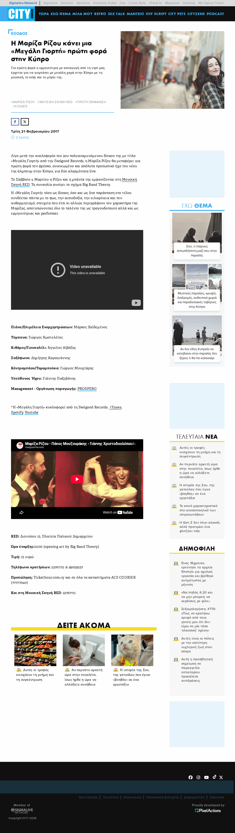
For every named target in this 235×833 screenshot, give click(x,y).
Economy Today (105, 3)
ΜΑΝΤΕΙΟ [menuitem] (135, 14)
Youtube (32, 413)
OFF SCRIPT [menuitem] (156, 14)
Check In (155, 3)
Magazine (172, 3)
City (122, 3)
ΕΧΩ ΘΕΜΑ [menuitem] (61, 14)
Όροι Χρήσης (88, 797)
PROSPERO (87, 389)
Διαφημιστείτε (194, 797)
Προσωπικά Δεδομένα (162, 797)
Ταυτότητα (111, 797)
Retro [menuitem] (100, 14)
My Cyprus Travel (211, 3)
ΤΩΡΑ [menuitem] (44, 14)
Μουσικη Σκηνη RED (56, 102)
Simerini (67, 3)
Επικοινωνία (133, 797)
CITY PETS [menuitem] (177, 14)
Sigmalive (50, 3)
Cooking (189, 3)
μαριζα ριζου (24, 102)
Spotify (17, 413)
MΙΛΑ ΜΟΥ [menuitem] (82, 14)
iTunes (115, 407)
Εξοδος (19, 33)
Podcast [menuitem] (215, 14)
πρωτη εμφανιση (91, 102)
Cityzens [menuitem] (196, 14)
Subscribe (217, 797)
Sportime (83, 3)
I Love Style (137, 3)
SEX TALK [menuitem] (116, 14)
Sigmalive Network (23, 3)
